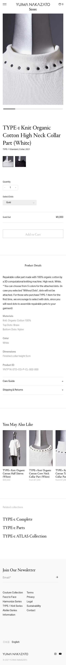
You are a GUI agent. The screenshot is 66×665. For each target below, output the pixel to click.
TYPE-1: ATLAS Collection (25, 536)
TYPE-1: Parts (14, 527)
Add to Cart (33, 234)
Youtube (60, 654)
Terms (30, 593)
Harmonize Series (12, 601)
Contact (31, 610)
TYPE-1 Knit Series (13, 606)
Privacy (31, 597)
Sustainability (34, 606)
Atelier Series (10, 610)
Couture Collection (13, 593)
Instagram (55, 654)
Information (9, 615)
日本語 (6, 642)
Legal (29, 601)
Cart (61, 4)
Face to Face (9, 597)
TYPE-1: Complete (17, 519)
